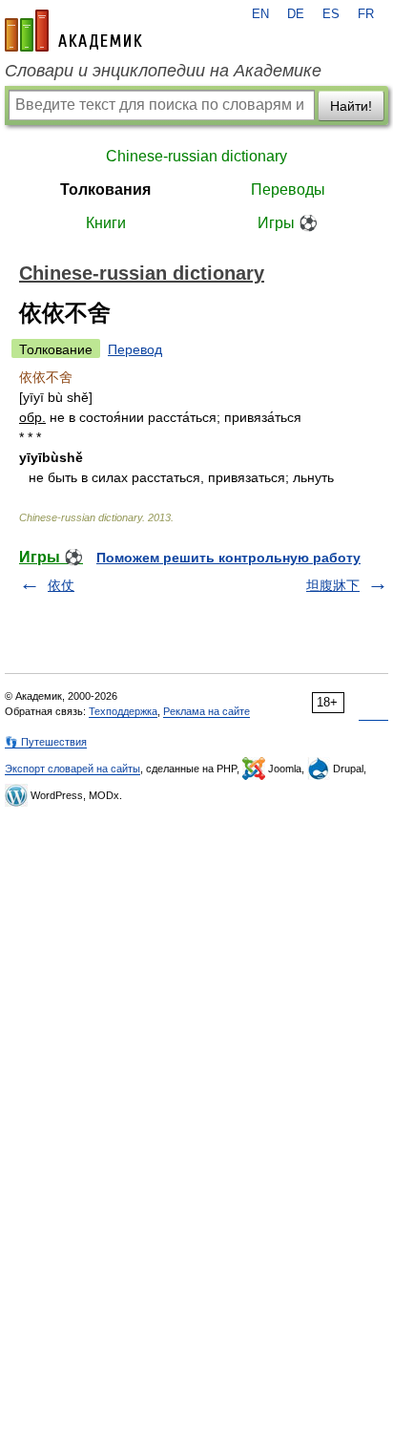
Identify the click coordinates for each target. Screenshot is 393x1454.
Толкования (105, 189)
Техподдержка (123, 711)
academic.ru (73, 31)
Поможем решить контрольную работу (228, 557)
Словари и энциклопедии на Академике (163, 70)
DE (295, 14)
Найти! (351, 106)
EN (260, 14)
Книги (106, 223)
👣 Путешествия (46, 742)
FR (366, 14)
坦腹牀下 (333, 585)
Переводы (288, 189)
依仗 (61, 585)
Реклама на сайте (206, 711)
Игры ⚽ (288, 223)
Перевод (135, 349)
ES (331, 14)
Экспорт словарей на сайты (72, 768)
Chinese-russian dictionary (196, 156)
